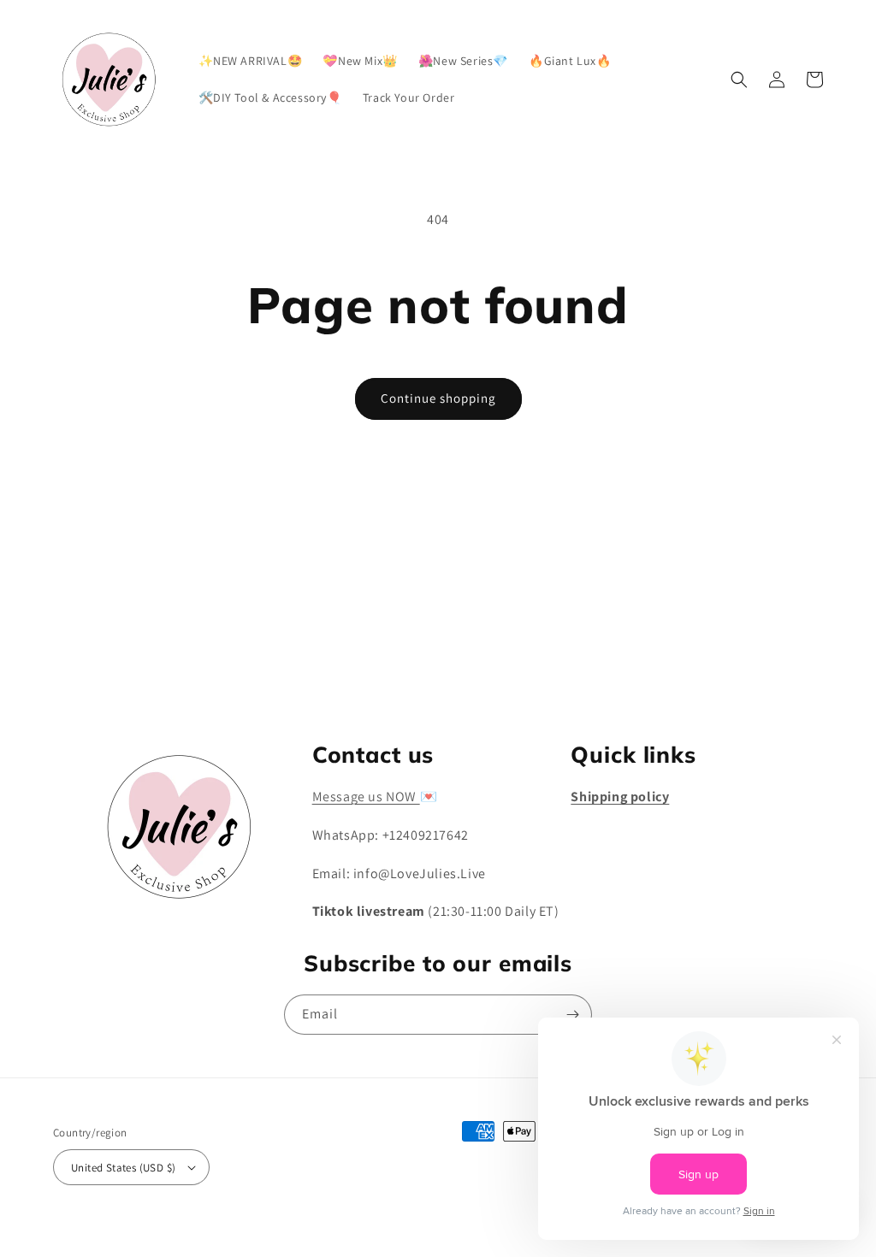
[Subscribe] (572, 670)
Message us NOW (366, 797)
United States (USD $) (123, 1167)
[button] (739, 79)
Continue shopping (438, 398)
